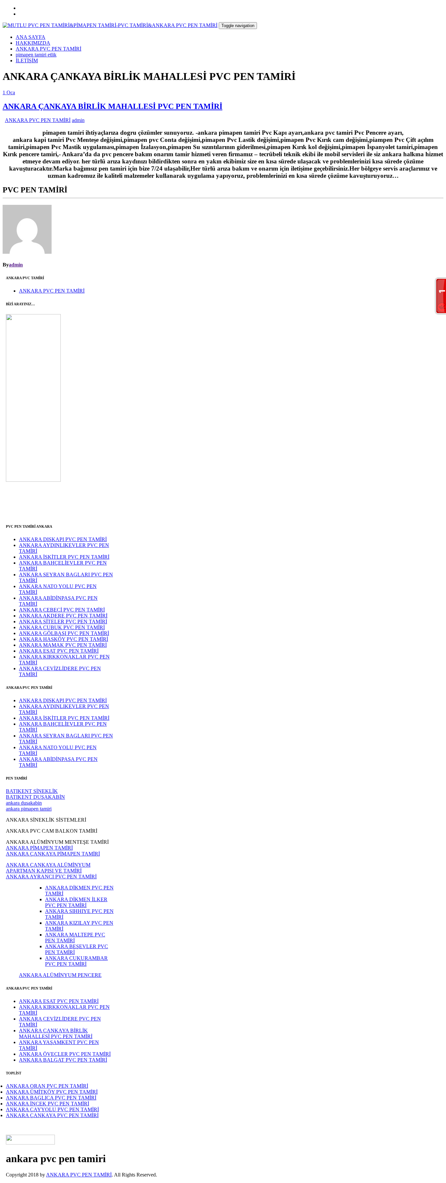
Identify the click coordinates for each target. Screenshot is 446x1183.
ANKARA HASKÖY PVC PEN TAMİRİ (63, 639)
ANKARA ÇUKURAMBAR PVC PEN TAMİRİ (76, 961)
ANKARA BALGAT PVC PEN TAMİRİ (63, 1060)
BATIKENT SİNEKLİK (32, 791)
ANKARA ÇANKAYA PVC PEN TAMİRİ (52, 1115)
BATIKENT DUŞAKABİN (35, 797)
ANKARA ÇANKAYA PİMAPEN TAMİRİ (53, 854)
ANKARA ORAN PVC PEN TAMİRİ (47, 1086)
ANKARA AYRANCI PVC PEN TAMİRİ (51, 876)
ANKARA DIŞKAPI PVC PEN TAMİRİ (63, 539)
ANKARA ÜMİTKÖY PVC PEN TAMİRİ (52, 1092)
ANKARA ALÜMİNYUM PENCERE (60, 975)
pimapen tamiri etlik (36, 54)
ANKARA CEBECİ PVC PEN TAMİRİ (62, 610)
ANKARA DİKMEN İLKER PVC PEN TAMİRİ (76, 902)
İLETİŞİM (27, 60)
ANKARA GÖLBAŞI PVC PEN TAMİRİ (64, 633)
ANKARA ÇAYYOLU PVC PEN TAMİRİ (52, 1109)
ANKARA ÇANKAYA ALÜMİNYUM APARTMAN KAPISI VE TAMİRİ (48, 867)
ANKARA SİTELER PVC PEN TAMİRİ (63, 621)
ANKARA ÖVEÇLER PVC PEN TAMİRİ (65, 1054)
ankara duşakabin (24, 803)
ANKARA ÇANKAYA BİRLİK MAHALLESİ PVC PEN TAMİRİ (112, 106)
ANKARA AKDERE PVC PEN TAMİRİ (63, 615)
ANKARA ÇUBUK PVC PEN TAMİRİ (62, 627)
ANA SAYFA (30, 37)
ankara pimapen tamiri (29, 808)
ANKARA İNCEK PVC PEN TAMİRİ (47, 1103)
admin (78, 120)
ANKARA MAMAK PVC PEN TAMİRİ (63, 645)
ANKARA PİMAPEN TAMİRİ (39, 848)
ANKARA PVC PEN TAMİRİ (48, 49)
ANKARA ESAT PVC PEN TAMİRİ (59, 651)
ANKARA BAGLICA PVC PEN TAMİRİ (51, 1097)
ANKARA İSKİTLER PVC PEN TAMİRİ (64, 557)
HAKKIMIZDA (33, 43)
